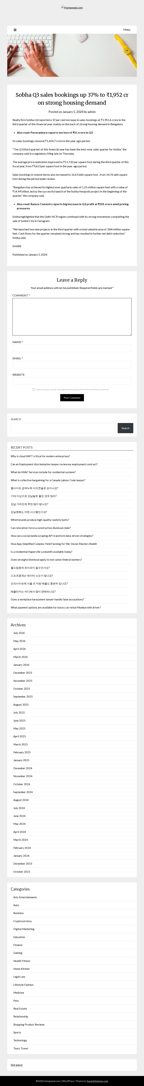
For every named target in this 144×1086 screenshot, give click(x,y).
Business (18, 913)
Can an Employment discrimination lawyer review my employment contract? (54, 464)
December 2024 (22, 768)
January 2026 (21, 664)
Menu (126, 29)
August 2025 (21, 704)
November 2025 (22, 680)
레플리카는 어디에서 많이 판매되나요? (33, 591)
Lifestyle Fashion (23, 984)
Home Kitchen (21, 968)
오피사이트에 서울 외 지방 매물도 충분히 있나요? (39, 583)
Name (17, 342)
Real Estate (20, 1008)
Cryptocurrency (22, 921)
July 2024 (19, 808)
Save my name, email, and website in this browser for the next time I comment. (72, 389)
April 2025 (19, 736)
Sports (17, 1032)
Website (18, 374)
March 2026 (20, 656)
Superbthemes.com (97, 1081)
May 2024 (19, 823)
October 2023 (21, 871)
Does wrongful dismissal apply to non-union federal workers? (46, 559)
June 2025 (19, 720)
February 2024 (22, 847)
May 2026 (19, 640)
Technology (20, 1040)
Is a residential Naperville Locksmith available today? (41, 551)
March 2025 (20, 744)
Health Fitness (21, 960)
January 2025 (21, 760)
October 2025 (21, 688)
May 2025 (19, 728)
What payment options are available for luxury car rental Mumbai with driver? (56, 607)
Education (19, 937)
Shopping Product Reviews (29, 1024)
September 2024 (23, 792)
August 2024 (21, 799)
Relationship (20, 1016)
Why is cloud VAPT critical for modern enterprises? (40, 456)
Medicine (18, 992)
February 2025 (22, 752)
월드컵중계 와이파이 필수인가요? (30, 567)
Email (17, 358)
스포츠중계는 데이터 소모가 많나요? (32, 575)
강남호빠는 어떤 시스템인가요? (29, 511)
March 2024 (20, 839)
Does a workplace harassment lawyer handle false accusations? (47, 599)
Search (16, 419)
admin (92, 112)
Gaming (17, 952)
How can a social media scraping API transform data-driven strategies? (52, 535)
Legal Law (19, 976)
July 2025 (19, 712)
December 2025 (22, 672)
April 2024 (19, 831)
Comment (21, 295)
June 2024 (19, 815)
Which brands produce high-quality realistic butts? (40, 519)
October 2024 (21, 784)
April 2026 (19, 648)
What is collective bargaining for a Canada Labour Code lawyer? (48, 480)
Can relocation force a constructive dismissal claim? (41, 527)
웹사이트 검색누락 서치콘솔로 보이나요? (34, 488)
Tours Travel (20, 1048)
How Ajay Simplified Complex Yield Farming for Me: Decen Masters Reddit (54, 543)
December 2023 (22, 863)
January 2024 (21, 855)
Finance (17, 944)
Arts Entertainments (25, 897)
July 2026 (19, 632)
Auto (16, 905)
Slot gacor (17, 1064)
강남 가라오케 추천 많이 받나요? (29, 504)
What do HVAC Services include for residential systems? (43, 472)
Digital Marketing (23, 929)
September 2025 (23, 696)
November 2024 (22, 776)
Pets (16, 1000)
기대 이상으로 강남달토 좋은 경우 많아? (34, 496)
